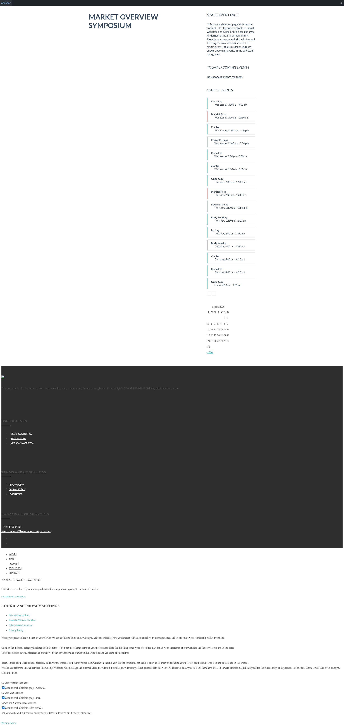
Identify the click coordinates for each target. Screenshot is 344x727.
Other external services (20, 625)
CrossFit (229, 104)
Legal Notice (15, 494)
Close (4, 596)
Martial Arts (230, 117)
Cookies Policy (17, 489)
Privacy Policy (16, 630)
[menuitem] (341, 3)
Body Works (228, 246)
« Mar (210, 352)
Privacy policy (16, 484)
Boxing (228, 233)
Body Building (228, 220)
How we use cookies (19, 615)
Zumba (230, 130)
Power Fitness (230, 143)
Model (10, 596)
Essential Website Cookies (22, 620)
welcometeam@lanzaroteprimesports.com (26, 531)
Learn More (19, 596)
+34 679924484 (12, 526)
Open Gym (228, 181)
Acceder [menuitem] (6, 2)
